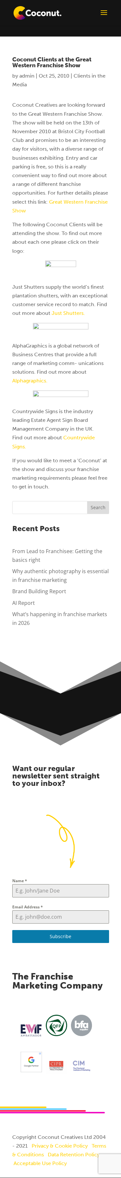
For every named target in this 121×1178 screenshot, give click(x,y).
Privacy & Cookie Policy (60, 1146)
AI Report (23, 602)
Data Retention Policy (74, 1154)
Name (19, 881)
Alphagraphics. (29, 381)
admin (27, 76)
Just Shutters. (68, 313)
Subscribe (60, 936)
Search (98, 507)
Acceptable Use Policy (40, 1163)
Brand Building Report (39, 591)
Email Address (27, 907)
